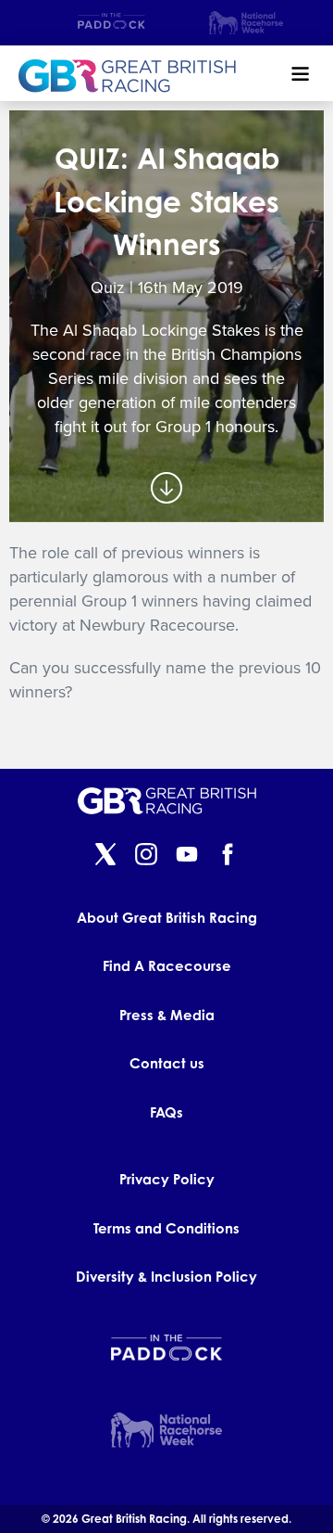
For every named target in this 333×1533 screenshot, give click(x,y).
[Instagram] (146, 856)
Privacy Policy (167, 1179)
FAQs (166, 1112)
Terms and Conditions (166, 1228)
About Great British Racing (167, 917)
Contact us (167, 1063)
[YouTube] (187, 856)
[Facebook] (227, 856)
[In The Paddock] (111, 23)
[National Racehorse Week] (246, 23)
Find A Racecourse (167, 966)
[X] (105, 856)
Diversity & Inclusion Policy (166, 1276)
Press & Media (167, 1015)
